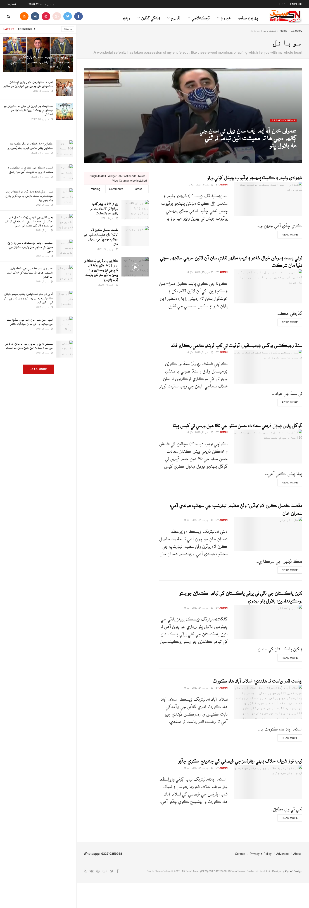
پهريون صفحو (248, 16)
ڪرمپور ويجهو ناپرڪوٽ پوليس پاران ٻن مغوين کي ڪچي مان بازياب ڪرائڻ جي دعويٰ (30, 245)
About (297, 853)
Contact (240, 853)
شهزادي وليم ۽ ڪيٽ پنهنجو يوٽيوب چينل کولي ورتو (254, 175)
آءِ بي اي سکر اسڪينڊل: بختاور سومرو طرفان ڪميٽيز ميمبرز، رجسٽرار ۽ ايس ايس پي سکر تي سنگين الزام (28, 296)
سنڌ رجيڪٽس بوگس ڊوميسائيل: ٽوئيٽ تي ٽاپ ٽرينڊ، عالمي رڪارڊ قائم (236, 343)
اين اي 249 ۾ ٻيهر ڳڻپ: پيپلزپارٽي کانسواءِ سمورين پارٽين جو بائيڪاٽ (104, 207)
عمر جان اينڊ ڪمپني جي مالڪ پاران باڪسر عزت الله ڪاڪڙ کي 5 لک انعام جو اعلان (30, 271)
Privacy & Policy (261, 853)
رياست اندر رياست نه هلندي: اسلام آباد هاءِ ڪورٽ (257, 679)
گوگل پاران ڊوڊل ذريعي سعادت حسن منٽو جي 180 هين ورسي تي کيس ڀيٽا (237, 423)
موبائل (255, 30)
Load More (38, 369)
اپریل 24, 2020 (201, 519)
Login (10, 4)
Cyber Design (293, 871)
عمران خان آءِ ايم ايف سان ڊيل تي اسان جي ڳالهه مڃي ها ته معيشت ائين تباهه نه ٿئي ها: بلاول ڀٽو (248, 135)
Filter (66, 29)
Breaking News (283, 120)
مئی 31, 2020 (203, 352)
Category (296, 30)
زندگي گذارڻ (150, 16)
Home (283, 30)
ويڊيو (126, 16)
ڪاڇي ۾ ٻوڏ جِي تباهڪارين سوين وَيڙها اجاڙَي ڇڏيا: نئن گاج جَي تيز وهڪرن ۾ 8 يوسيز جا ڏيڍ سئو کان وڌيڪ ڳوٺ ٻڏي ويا (101, 269)
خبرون (226, 16)
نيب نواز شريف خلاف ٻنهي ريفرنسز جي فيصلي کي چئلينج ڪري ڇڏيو (240, 759)
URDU (283, 4)
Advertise (282, 853)
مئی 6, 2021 (272, 152)
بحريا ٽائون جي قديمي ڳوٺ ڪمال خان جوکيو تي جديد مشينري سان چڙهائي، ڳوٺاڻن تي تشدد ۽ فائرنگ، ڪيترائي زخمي (29, 220)
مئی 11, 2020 (203, 432)
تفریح (175, 16)
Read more (290, 234)
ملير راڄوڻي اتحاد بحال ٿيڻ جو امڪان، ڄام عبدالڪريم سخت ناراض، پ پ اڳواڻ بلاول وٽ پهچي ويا (29, 194)
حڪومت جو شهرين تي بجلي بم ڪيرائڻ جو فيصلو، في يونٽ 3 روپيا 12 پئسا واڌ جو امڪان (28, 108)
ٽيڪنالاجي (200, 16)
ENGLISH (296, 4)
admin (292, 152)
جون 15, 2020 (203, 272)
